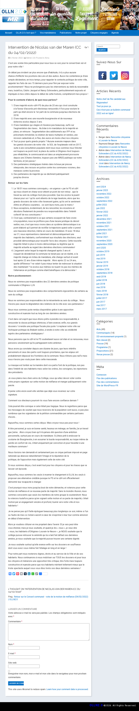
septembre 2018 (104, 273)
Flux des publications (107, 378)
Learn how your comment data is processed (67, 689)
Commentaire (15, 621)
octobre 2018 (103, 269)
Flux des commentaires (108, 382)
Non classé (102, 340)
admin (29, 58)
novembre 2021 (104, 222)
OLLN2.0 (96, 705)
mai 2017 (101, 305)
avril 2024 (101, 186)
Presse (100, 343)
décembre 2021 (104, 219)
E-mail (12, 653)
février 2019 (102, 262)
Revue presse (103, 354)
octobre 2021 (103, 226)
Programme (102, 347)
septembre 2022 (104, 201)
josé (101, 163)
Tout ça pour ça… (104, 106)
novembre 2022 (104, 194)
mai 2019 (101, 258)
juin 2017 (101, 301)
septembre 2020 (104, 244)
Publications (66, 32)
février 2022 (102, 211)
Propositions (103, 351)
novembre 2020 (104, 240)
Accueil (8, 32)
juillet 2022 (102, 204)
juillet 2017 (102, 298)
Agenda (115, 32)
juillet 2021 (102, 233)
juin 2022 (101, 208)
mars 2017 (102, 309)
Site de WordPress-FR (107, 385)
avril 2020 (101, 247)
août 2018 (101, 276)
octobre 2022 (103, 197)
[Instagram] (125, 75)
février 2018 (102, 294)
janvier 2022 (102, 215)
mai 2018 (101, 287)
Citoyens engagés (99, 32)
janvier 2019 (102, 266)
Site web (12, 662)
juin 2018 (101, 284)
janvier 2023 (102, 190)
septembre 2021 (104, 229)
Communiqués (103, 333)
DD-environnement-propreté (110, 336)
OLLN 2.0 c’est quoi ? (26, 32)
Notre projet (81, 32)
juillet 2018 (102, 280)
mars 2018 (102, 291)
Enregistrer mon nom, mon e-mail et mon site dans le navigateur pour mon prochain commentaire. (47, 675)
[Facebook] (102, 75)
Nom (11, 644)
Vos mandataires (48, 32)
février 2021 (102, 237)
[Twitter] (113, 75)
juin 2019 (101, 255)
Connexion (101, 374)
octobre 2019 (103, 251)
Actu (47, 58)
